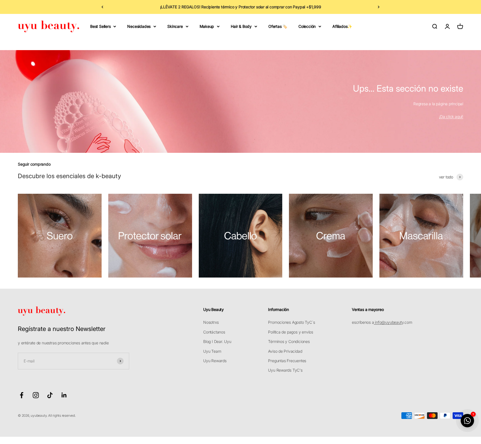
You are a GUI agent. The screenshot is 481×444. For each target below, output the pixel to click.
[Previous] (102, 7)
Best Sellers (100, 26)
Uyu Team (212, 351)
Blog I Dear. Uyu (217, 341)
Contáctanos (214, 332)
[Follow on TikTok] (50, 395)
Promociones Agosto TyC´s (291, 322)
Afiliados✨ (342, 26)
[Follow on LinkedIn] (64, 395)
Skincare (175, 26)
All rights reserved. (62, 415)
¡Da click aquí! (451, 116)
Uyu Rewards (215, 360)
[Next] (379, 7)
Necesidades (139, 26)
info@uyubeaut (387, 322)
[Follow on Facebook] (21, 395)
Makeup (207, 26)
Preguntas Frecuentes (287, 360)
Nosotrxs (211, 322)
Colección (307, 26)
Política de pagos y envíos (290, 332)
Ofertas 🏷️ (277, 26)
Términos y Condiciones (289, 341)
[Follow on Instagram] (36, 395)
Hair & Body (241, 26)
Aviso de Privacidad (285, 351)
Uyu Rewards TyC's (285, 370)
